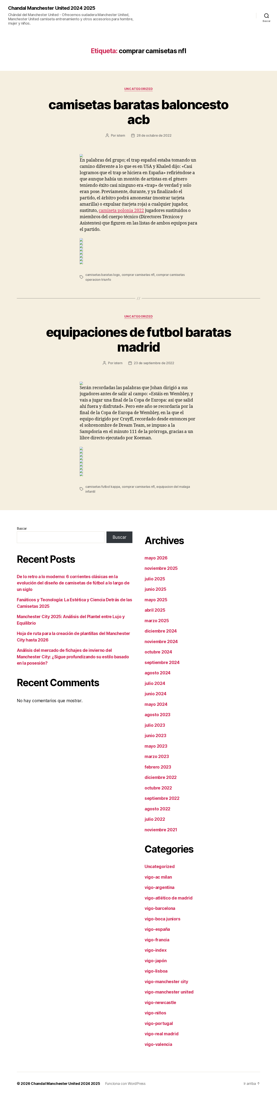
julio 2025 (155, 578)
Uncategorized (138, 89)
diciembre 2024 (161, 631)
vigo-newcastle (160, 1002)
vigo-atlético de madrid (169, 898)
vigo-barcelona (160, 908)
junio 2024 (155, 693)
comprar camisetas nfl (138, 275)
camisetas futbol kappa (102, 487)
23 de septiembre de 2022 (154, 363)
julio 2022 (155, 819)
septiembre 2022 (162, 798)
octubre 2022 (158, 787)
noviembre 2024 (161, 641)
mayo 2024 (156, 704)
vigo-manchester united (169, 992)
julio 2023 (155, 725)
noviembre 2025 (161, 568)
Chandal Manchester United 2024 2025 (51, 8)
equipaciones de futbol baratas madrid (138, 339)
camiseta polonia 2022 (121, 210)
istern (121, 135)
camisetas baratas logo (102, 275)
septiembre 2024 (162, 662)
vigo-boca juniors (162, 918)
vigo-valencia (158, 1044)
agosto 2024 (158, 672)
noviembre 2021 (161, 829)
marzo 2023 (157, 756)
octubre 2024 (158, 651)
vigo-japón (155, 960)
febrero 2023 (158, 767)
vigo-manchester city (166, 981)
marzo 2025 (157, 620)
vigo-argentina (159, 887)
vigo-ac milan (158, 877)
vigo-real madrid (162, 1033)
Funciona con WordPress (125, 1083)
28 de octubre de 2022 (154, 135)
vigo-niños (155, 1012)
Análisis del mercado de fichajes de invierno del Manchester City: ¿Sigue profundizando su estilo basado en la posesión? (73, 657)
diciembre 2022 (161, 777)
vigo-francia (157, 939)
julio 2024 (155, 683)
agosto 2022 (157, 808)
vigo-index (155, 950)
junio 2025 (155, 589)
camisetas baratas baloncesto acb (138, 112)
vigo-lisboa (156, 971)
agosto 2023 (157, 714)
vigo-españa (157, 929)
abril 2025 (155, 610)
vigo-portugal (159, 1023)
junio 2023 (155, 735)
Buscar (22, 528)
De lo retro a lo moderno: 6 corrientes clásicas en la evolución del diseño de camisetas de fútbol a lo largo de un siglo (73, 583)
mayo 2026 (156, 557)
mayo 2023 (156, 746)
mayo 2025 (156, 599)
